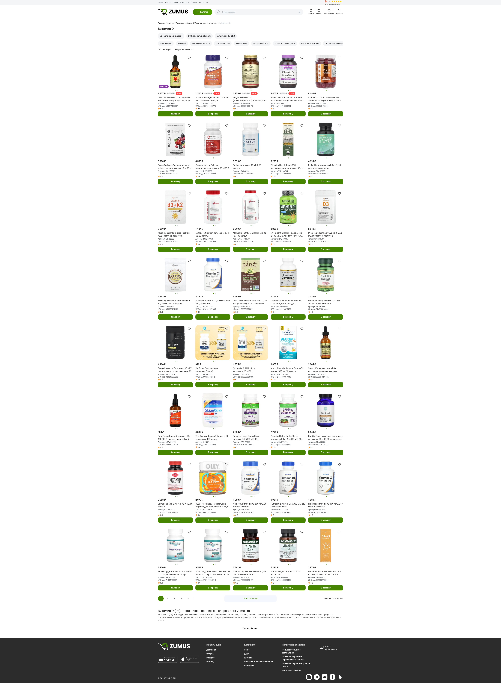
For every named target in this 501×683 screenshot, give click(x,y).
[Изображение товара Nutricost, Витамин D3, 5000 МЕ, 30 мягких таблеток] (250, 478)
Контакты (203, 2)
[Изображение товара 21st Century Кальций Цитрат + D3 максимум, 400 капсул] (212, 410)
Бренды (168, 2)
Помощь (210, 661)
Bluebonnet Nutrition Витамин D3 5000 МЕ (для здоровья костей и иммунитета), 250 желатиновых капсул (286, 99)
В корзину (175, 114)
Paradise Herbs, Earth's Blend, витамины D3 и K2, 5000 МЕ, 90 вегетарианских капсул (286, 438)
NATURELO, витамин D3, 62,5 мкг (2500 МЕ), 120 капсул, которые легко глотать (286, 234)
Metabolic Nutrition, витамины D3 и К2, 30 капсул (212, 234)
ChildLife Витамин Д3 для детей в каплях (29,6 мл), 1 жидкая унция (174, 99)
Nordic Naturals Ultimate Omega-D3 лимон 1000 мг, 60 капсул (287, 369)
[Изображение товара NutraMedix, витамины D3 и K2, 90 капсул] (288, 545)
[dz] (332, 677)
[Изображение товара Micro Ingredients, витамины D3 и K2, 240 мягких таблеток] (175, 207)
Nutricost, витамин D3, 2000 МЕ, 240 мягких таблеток (288, 505)
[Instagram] (309, 677)
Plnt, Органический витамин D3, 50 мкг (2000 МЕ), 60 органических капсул (250, 302)
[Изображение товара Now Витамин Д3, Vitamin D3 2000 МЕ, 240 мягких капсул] (212, 71)
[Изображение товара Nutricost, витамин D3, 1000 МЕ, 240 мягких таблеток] (325, 478)
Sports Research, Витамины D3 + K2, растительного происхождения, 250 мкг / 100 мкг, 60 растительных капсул (175, 370)
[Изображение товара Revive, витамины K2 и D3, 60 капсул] (250, 139)
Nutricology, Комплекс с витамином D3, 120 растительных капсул (175, 573)
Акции (160, 2)
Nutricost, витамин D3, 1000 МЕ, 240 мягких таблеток (325, 505)
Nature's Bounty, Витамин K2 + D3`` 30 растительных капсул (324, 302)
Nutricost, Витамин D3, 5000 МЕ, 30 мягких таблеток (249, 505)
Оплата (194, 2)
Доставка (184, 2)
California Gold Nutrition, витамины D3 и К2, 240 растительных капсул (245, 370)
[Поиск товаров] (219, 12)
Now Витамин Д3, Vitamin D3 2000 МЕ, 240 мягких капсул (211, 99)
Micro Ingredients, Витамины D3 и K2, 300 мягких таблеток (174, 302)
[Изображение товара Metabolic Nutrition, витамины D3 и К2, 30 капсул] (212, 207)
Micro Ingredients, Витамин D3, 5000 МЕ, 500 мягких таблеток (325, 234)
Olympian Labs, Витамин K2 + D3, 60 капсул (175, 505)
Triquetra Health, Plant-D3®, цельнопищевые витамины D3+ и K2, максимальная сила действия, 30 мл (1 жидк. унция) (287, 167)
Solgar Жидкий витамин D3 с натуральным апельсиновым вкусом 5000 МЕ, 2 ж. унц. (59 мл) (324, 370)
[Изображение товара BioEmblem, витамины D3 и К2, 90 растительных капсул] (325, 139)
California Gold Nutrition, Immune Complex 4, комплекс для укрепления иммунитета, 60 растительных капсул (286, 302)
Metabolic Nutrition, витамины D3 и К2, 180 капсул (249, 234)
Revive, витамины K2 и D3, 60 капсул (247, 166)
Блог (176, 2)
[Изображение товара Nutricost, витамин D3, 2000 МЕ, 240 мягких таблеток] (288, 478)
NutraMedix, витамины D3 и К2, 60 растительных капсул (249, 573)
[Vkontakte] (324, 677)
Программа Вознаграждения (258, 661)
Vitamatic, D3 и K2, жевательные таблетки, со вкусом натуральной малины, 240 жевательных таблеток (324, 99)
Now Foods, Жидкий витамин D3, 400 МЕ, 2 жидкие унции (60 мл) (174, 437)
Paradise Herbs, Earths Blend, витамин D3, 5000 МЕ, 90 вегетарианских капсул (246, 438)
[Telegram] (317, 677)
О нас (246, 650)
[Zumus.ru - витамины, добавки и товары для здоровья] (173, 12)
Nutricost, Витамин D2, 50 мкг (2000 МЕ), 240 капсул (212, 302)
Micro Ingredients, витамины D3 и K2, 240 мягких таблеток (174, 234)
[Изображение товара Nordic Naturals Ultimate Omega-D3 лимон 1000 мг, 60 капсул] (288, 342)
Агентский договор (291, 670)
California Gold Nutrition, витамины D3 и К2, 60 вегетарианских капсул (208, 370)
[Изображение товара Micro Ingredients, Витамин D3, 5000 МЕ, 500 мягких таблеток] (325, 207)
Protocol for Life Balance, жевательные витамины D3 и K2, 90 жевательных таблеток (212, 167)
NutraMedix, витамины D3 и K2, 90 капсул (285, 573)
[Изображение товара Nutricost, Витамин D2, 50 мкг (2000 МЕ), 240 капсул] (212, 274)
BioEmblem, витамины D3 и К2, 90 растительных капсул (324, 166)
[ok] (340, 677)
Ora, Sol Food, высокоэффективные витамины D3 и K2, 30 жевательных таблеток (325, 438)
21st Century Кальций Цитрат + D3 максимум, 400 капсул (211, 437)
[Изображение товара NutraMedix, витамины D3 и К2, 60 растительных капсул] (250, 545)
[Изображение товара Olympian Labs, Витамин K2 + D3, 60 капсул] (175, 478)
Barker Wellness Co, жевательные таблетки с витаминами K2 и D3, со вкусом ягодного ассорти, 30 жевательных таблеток (175, 167)
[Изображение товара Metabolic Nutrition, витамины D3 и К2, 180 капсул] (250, 207)
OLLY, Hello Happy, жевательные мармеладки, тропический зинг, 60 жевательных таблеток (212, 505)
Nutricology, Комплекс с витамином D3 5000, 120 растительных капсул (212, 573)
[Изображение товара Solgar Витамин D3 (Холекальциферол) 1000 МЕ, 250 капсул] (250, 71)
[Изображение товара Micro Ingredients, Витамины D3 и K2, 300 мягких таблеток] (175, 274)
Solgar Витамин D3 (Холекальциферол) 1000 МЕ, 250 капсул (249, 99)
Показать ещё (250, 598)
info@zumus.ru (331, 649)
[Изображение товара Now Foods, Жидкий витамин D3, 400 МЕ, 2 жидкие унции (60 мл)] (175, 410)
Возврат (210, 657)
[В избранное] (189, 57)
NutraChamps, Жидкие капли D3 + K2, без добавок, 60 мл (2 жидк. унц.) (324, 573)
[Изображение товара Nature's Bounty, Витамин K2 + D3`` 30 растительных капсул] (325, 274)
